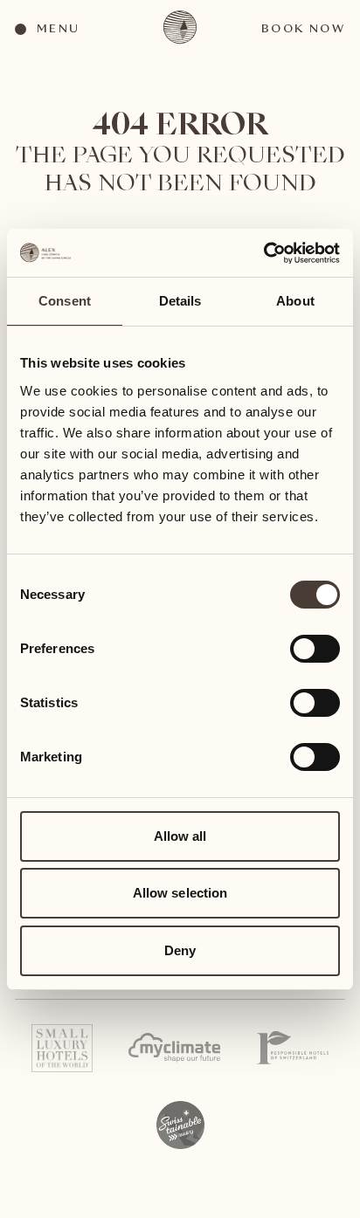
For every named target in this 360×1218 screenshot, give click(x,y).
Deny (180, 950)
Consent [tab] (64, 300)
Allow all (180, 836)
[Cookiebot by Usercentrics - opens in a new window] (263, 253)
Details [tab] (180, 300)
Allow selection (180, 892)
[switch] (314, 648)
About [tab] (295, 300)
